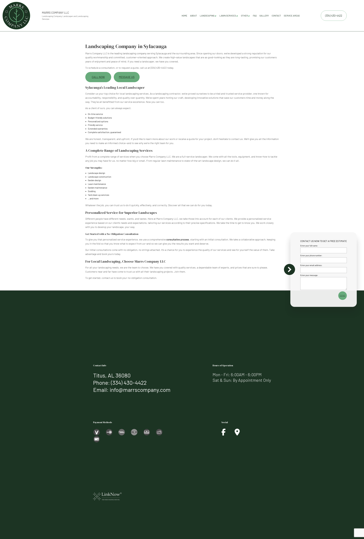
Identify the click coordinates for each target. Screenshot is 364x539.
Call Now (98, 77)
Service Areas (292, 15)
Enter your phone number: (311, 255)
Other (244, 15)
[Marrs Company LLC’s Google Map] (237, 433)
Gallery (264, 15)
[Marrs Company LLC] (16, 15)
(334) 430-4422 (333, 15)
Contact (276, 15)
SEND (342, 295)
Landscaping (207, 15)
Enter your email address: (311, 265)
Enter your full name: (309, 245)
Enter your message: (309, 275)
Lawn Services (227, 15)
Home (184, 15)
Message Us (127, 77)
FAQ (255, 15)
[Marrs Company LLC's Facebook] (223, 433)
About (193, 15)
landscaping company (134, 53)
